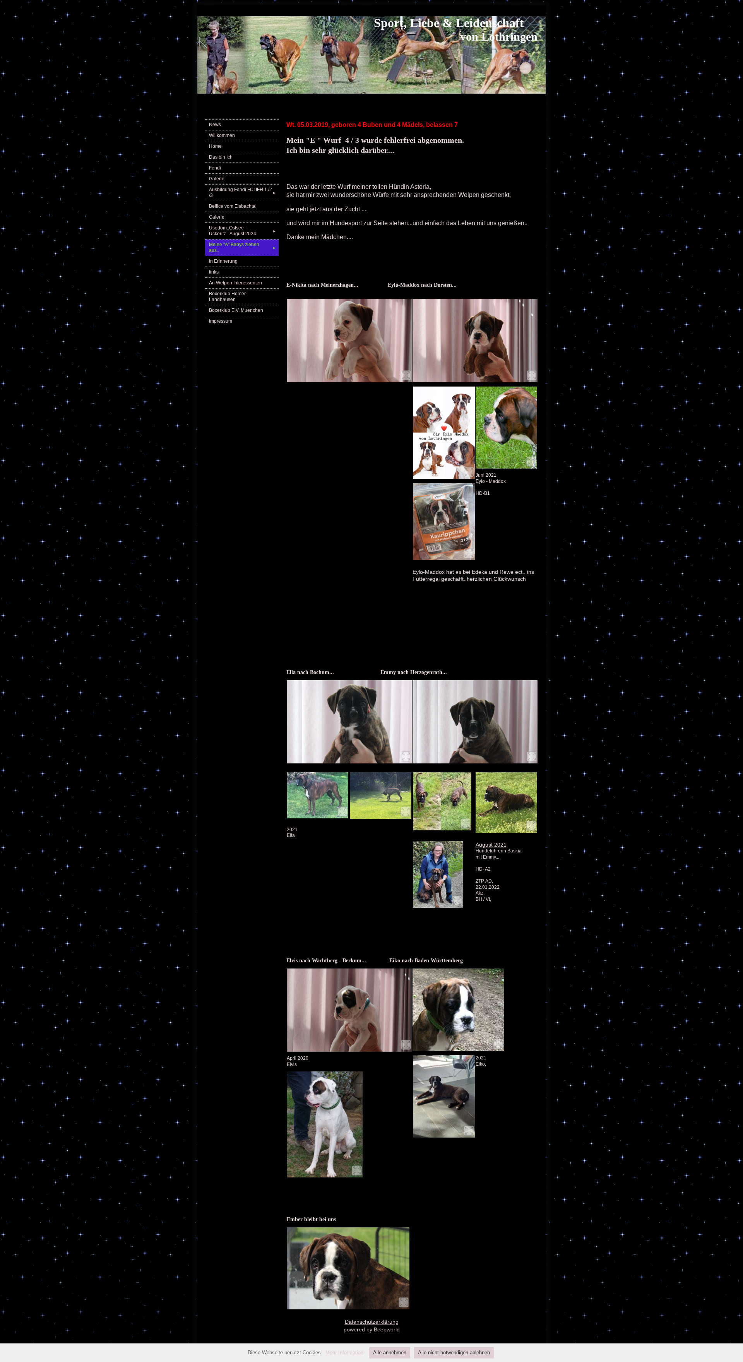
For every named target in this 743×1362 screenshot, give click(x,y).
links (214, 272)
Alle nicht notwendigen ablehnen (454, 1352)
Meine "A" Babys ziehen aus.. (242, 247)
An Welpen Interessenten (235, 283)
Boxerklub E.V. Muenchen (236, 310)
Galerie (216, 178)
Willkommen (222, 135)
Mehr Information (344, 1352)
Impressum (220, 321)
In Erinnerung (223, 261)
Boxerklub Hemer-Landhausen (228, 296)
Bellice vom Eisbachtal (233, 206)
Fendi (215, 168)
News (215, 124)
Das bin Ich (221, 157)
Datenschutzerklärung (372, 1322)
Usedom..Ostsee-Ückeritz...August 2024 (242, 230)
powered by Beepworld (372, 1329)
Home (215, 146)
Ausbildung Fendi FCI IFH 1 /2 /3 (242, 192)
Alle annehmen (389, 1352)
